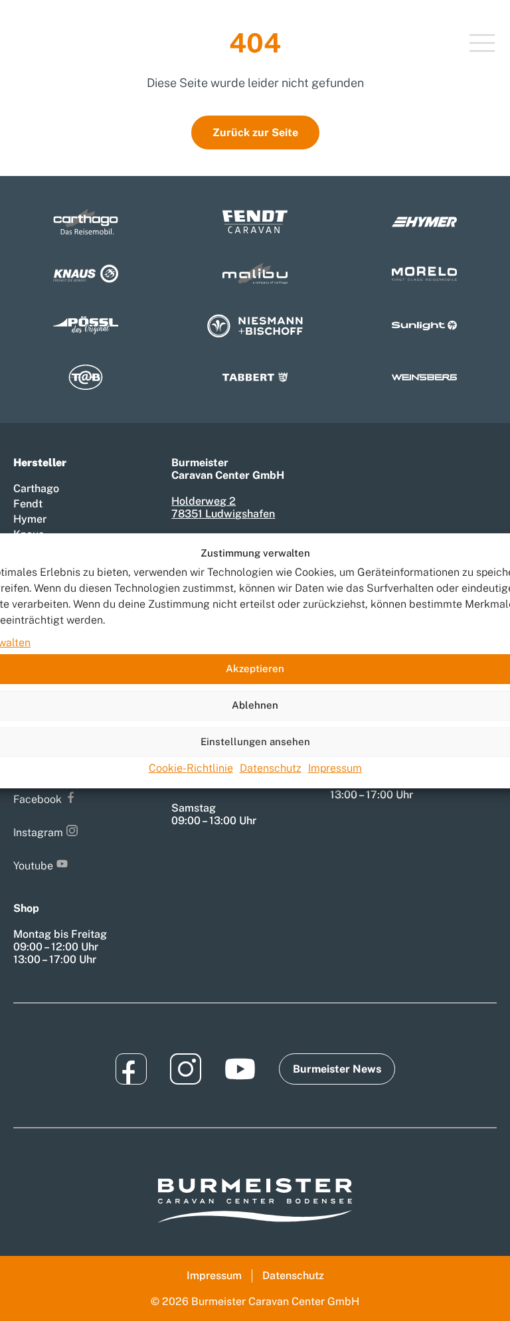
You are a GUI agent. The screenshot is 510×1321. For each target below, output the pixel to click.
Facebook (37, 799)
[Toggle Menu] (482, 44)
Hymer (29, 519)
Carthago (36, 488)
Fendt (27, 503)
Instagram (38, 832)
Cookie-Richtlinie (191, 768)
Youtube (33, 865)
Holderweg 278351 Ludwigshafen (223, 507)
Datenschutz (270, 768)
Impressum (335, 768)
